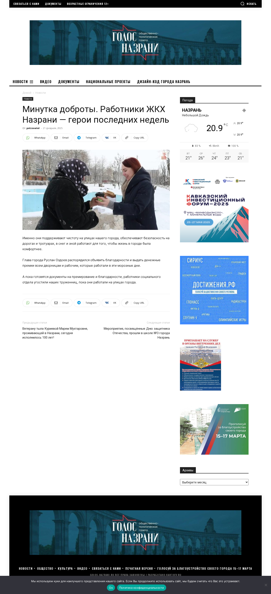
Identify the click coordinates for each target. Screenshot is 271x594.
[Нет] (266, 585)
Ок (111, 587)
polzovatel (33, 128)
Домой (26, 93)
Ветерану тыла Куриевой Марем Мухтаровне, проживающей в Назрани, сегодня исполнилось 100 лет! (55, 333)
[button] (248, 3)
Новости (28, 98)
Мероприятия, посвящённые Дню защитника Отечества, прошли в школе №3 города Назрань (137, 333)
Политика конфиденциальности (141, 587)
